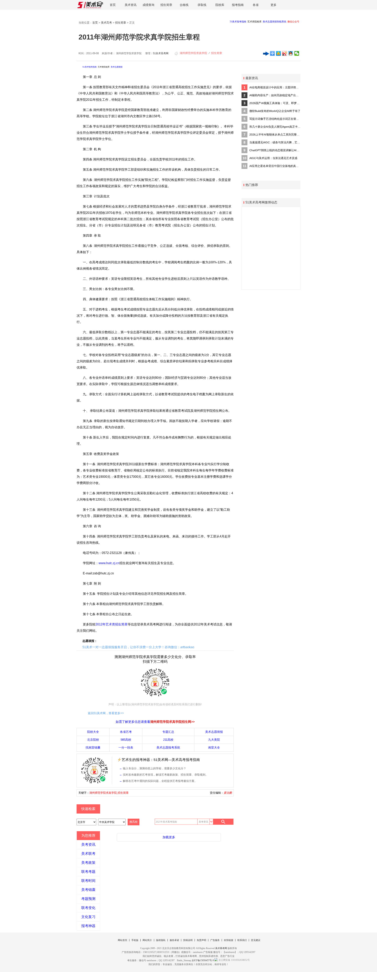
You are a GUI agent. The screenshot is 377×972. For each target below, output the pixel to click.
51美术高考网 (160, 53)
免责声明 (201, 940)
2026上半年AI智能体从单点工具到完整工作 (274, 134)
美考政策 (88, 863)
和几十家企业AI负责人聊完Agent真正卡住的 (274, 126)
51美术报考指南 (89, 67)
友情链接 (228, 940)
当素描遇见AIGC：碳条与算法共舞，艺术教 (274, 142)
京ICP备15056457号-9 (203, 960)
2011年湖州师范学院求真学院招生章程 (139, 37)
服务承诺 (174, 940)
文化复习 (88, 917)
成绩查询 (148, 4)
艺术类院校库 (104, 67)
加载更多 (169, 837)
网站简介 (147, 940)
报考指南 (238, 4)
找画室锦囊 (93, 747)
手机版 (134, 940)
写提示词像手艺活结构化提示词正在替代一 (274, 118)
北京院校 (93, 739)
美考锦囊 (88, 890)
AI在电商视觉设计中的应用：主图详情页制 (274, 87)
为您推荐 (88, 835)
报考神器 (88, 926)
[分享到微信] (296, 53)
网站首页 (122, 940)
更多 (273, 4)
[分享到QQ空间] (278, 53)
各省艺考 (126, 731)
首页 (113, 4)
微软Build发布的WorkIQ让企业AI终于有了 (274, 111)
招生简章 (166, 4)
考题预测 (88, 899)
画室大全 (214, 747)
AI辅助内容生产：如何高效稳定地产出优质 (274, 95)
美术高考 (106, 22)
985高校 (126, 739)
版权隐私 (161, 940)
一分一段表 (125, 747)
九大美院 (214, 739)
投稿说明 (188, 940)
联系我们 (242, 940)
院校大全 (93, 731)
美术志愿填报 (117, 67)
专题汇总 (168, 731)
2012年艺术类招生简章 (111, 624)
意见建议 (255, 940)
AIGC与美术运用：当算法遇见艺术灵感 (273, 158)
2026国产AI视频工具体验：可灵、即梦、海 (274, 103)
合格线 (184, 4)
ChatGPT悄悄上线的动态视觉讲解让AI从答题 (274, 150)
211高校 (168, 739)
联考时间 (88, 881)
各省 (256, 4)
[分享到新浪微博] (284, 53)
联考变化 (88, 908)
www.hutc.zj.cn (109, 563)
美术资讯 (130, 4)
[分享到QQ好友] (290, 53)
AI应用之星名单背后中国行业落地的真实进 (274, 165)
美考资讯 (88, 845)
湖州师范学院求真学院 (193, 53)
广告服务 (215, 940)
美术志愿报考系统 (168, 747)
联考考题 (88, 872)
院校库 (219, 4)
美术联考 (88, 854)
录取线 (202, 4)
